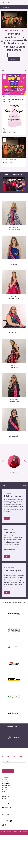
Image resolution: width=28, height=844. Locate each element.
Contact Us (5, 791)
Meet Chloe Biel (14, 247)
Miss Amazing (8, 831)
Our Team (4, 787)
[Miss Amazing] (5, 2)
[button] (3, 462)
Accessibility (5, 814)
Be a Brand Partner (7, 807)
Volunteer (13, 59)
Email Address (6, 761)
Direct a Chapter (6, 803)
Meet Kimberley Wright (14, 419)
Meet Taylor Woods (14, 385)
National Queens (6, 785)
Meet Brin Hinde (14, 350)
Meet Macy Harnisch (14, 281)
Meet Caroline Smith (14, 316)
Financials (4, 789)
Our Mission (5, 779)
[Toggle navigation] (24, 2)
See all (24, 70)
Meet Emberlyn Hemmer (14, 213)
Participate (5, 798)
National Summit (6, 783)
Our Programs (5, 781)
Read (7, 518)
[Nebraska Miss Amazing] (5, 7)
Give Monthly (5, 805)
